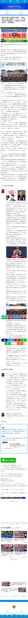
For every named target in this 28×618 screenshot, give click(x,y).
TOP (7, 610)
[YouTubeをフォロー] (17, 340)
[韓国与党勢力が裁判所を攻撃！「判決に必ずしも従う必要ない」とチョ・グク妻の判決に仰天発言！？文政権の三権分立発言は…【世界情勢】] (17, 316)
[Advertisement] (14, 511)
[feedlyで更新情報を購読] (8, 343)
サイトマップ (7, 612)
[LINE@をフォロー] (23, 340)
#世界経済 (4, 497)
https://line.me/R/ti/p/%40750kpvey (12, 476)
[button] (25, 307)
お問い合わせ (14, 614)
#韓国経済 (9, 497)
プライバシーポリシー (20, 612)
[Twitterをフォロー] (11, 340)
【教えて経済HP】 (16, 497)
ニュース (23, 497)
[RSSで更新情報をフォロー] (20, 343)
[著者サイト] (4, 340)
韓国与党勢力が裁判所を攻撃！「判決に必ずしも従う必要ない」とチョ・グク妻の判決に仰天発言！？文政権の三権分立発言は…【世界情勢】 (14, 431)
